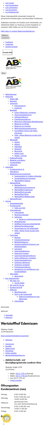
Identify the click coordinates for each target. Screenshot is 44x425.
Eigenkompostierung (22, 119)
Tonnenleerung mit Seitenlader (26, 228)
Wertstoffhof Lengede (22, 192)
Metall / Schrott (20, 156)
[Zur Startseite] (22, 63)
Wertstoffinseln (16, 199)
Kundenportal (15, 205)
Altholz (17, 144)
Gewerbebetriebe (16, 203)
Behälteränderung (21, 242)
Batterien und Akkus (17, 160)
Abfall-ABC (14, 99)
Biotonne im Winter (21, 124)
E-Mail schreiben (16, 380)
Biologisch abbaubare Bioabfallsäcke (28, 121)
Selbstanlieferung (21, 117)
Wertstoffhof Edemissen (23, 190)
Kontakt (8, 346)
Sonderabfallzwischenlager (25, 178)
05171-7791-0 (21, 373)
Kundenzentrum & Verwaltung (17, 170)
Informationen (15, 210)
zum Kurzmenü (11, 10)
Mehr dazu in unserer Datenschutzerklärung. (18, 31)
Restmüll (13, 101)
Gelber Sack (19, 153)
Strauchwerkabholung (23, 115)
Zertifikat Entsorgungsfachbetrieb (27, 224)
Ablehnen (5, 35)
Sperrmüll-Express (21, 253)
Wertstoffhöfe (15, 183)
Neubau (17, 237)
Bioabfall (13, 110)
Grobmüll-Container (22, 265)
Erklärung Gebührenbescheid (30, 219)
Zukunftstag (19, 301)
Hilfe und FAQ (19, 208)
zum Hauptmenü (11, 5)
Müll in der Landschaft (23, 294)
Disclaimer (9, 351)
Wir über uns (15, 280)
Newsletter (14, 274)
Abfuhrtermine (10, 94)
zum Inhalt (9, 3)
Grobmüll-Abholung (22, 262)
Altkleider (18, 146)
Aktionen (13, 290)
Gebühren (13, 165)
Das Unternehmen (12, 278)
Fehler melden (11, 353)
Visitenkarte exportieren (20, 336)
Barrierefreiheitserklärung (15, 355)
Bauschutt (18, 151)
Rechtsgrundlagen (21, 215)
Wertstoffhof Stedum (22, 180)
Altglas (17, 142)
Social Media (19, 283)
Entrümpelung (20, 106)
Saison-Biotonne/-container (25, 112)
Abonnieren (18, 276)
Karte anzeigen (6, 336)
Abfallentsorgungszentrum (20, 174)
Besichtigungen (20, 292)
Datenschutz (10, 348)
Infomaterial (19, 212)
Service (8, 201)
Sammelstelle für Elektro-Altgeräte (27, 176)
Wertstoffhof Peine (21, 194)
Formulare (14, 235)
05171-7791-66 (21, 376)
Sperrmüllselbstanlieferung (25, 255)
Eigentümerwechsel (22, 240)
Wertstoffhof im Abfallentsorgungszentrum (24, 186)
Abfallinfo (9, 96)
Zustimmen (5, 38)
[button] (7, 418)
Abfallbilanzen (20, 221)
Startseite (9, 315)
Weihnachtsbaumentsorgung (25, 128)
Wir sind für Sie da (17, 285)
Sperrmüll (14, 103)
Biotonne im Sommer (22, 126)
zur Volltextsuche (12, 12)
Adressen (8, 317)
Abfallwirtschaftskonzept (24, 226)
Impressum (9, 344)
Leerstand (18, 249)
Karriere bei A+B (16, 287)
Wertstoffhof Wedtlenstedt (24, 196)
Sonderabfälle (15, 162)
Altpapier (17, 149)
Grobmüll (18, 108)
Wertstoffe (14, 140)
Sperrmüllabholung (22, 251)
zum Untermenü (11, 7)
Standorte (9, 167)
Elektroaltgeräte (16, 158)
